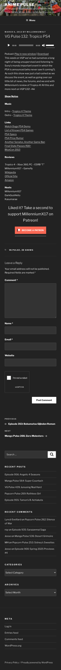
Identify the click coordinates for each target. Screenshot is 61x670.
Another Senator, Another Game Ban (25, 142)
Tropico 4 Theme (21, 111)
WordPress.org (13, 645)
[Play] (8, 45)
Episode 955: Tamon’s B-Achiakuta (24, 500)
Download (43, 53)
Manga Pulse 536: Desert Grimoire (34, 536)
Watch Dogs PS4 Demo (17, 126)
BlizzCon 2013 (12, 149)
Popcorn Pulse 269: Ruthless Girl (23, 493)
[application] (30, 45)
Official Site (11, 176)
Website (9, 355)
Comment (11, 280)
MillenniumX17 (36, 32)
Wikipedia (10, 172)
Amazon (9, 180)
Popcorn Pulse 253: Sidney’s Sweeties (33, 542)
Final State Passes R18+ (18, 146)
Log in (8, 626)
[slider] (50, 45)
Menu (32, 20)
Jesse (8, 536)
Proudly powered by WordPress (37, 662)
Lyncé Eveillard (13, 519)
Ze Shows (28, 250)
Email (9, 339)
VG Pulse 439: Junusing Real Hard (23, 487)
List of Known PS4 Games (19, 130)
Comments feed (14, 639)
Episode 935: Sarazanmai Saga (29, 529)
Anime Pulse (20, 4)
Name (9, 323)
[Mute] (43, 45)
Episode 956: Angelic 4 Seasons (22, 474)
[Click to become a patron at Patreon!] (30, 234)
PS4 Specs (11, 134)
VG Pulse (14, 250)
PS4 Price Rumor (14, 138)
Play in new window (25, 53)
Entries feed (11, 632)
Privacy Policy (12, 662)
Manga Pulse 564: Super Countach (24, 480)
